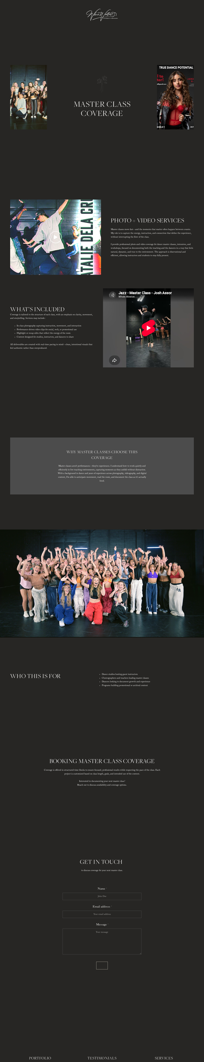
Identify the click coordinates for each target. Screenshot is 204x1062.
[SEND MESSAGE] (102, 965)
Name (101, 888)
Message (101, 924)
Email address (101, 906)
